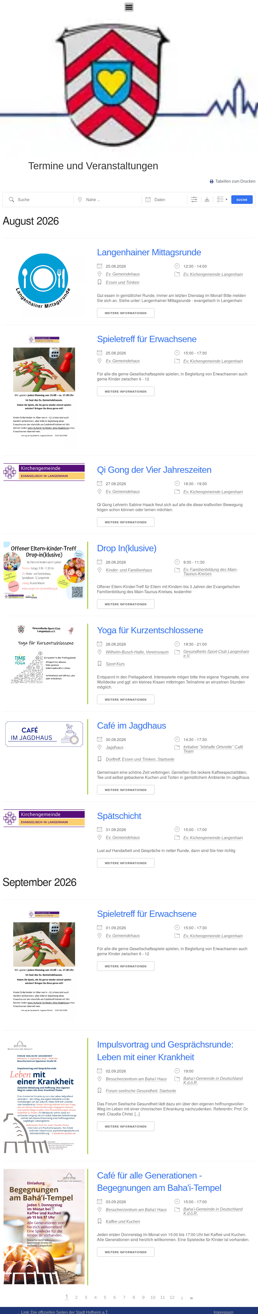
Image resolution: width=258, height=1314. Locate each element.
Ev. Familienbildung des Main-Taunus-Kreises (210, 571)
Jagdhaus (114, 747)
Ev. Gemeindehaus (123, 274)
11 (162, 1297)
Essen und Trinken (122, 282)
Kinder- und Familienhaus (129, 570)
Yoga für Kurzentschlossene (150, 630)
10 (152, 1297)
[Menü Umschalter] (129, 7)
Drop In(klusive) (126, 548)
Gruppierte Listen (220, 199)
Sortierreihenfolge (207, 199)
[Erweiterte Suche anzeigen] (194, 199)
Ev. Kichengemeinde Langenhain (213, 274)
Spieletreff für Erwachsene (147, 339)
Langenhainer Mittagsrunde (149, 252)
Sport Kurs (115, 664)
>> (191, 1298)
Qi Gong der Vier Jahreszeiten (154, 469)
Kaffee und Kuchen (123, 1221)
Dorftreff (113, 759)
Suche (242, 200)
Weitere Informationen (126, 313)
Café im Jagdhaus (131, 725)
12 (172, 1297)
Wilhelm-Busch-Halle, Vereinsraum (137, 652)
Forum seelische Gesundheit (131, 1091)
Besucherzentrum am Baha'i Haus (136, 1079)
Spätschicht (119, 816)
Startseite (165, 759)
